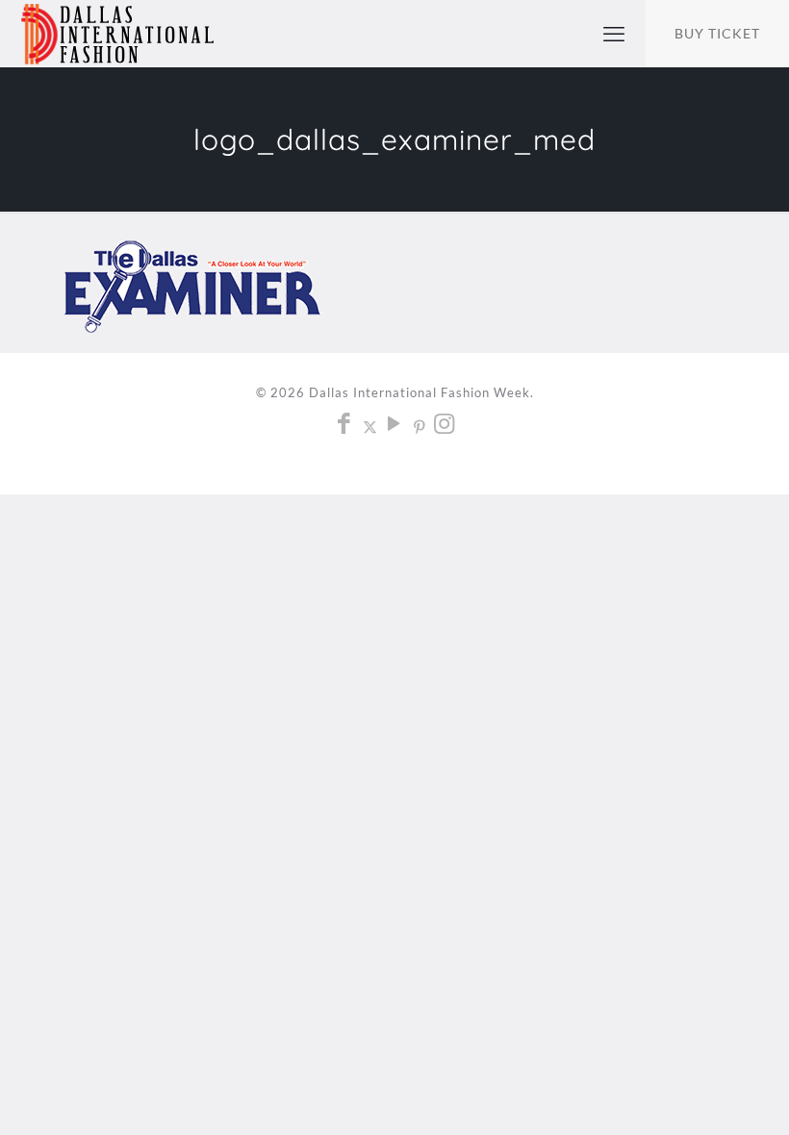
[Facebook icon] (345, 426)
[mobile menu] (614, 33)
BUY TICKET (717, 33)
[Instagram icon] (445, 426)
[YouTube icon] (395, 426)
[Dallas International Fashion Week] (117, 33)
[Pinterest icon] (420, 426)
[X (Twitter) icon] (370, 426)
